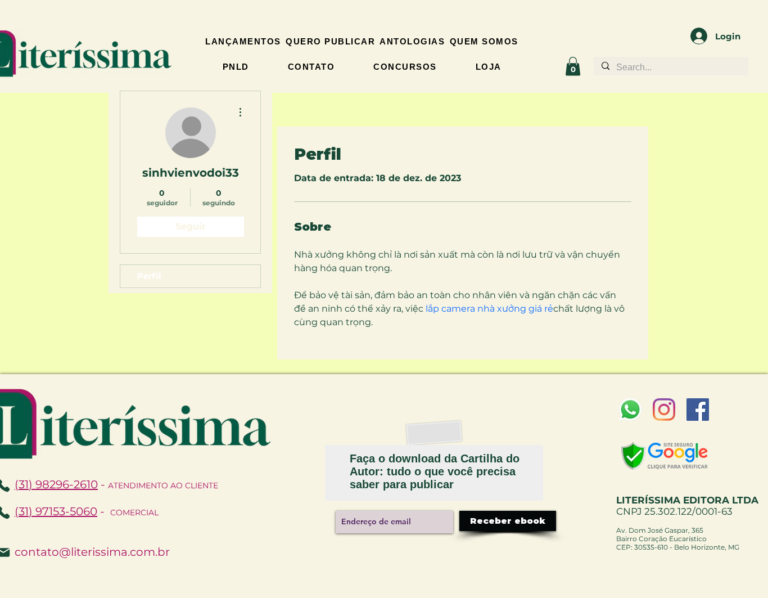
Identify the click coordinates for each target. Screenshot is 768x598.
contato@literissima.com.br (92, 552)
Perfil (149, 276)
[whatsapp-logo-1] (630, 409)
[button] (573, 66)
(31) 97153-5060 (56, 511)
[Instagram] (664, 409)
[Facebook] (697, 409)
